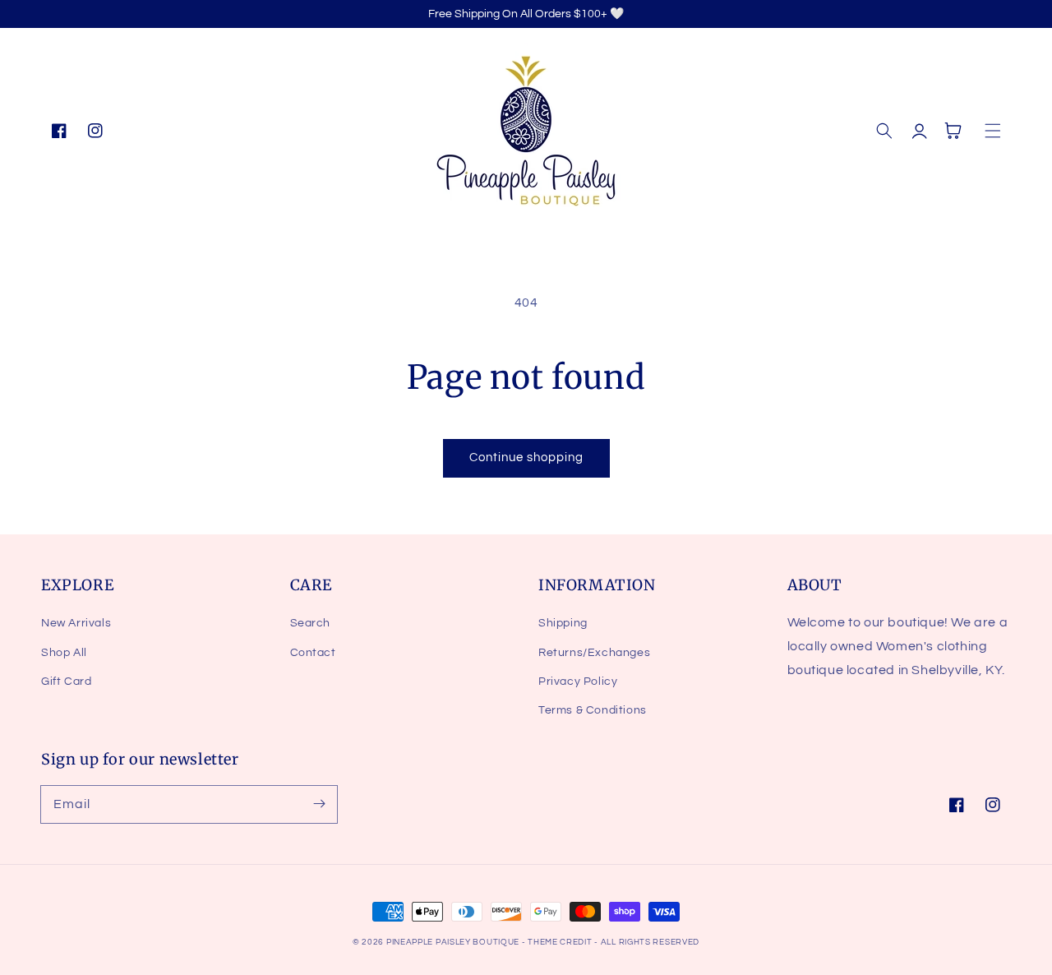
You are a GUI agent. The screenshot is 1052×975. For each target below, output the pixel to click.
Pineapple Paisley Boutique (454, 942)
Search (310, 623)
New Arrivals (76, 623)
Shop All (64, 652)
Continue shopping (526, 457)
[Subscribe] (319, 804)
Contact (313, 652)
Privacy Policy (577, 681)
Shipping (563, 623)
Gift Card (66, 681)
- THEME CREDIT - (561, 942)
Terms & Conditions (592, 710)
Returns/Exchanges (594, 652)
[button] (884, 131)
